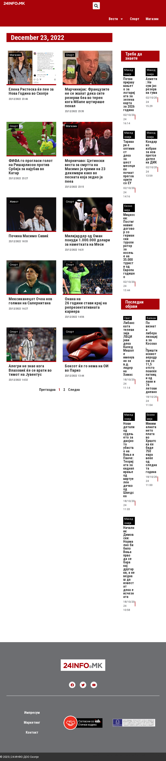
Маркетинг (32, 722)
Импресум (32, 713)
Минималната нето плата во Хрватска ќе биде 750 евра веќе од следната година (151, 447)
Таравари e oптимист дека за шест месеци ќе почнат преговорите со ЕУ (129, 162)
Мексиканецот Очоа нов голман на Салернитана (30, 300)
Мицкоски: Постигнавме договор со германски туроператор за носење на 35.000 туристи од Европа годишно (129, 246)
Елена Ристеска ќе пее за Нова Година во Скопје (31, 91)
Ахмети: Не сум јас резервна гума (151, 86)
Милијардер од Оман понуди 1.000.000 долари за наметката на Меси (87, 240)
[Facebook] (72, 685)
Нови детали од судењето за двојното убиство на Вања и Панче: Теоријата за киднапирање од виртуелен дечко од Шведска (128, 459)
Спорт (134, 19)
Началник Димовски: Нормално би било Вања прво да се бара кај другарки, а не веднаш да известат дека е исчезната (129, 562)
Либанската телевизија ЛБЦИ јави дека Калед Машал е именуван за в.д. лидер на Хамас (128, 349)
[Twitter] (83, 685)
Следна (74, 390)
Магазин (152, 19)
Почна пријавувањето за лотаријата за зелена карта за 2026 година (129, 94)
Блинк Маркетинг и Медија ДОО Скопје (134, 755)
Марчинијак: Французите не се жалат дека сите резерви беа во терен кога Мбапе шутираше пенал (87, 97)
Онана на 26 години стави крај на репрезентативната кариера (86, 305)
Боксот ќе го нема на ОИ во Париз (87, 368)
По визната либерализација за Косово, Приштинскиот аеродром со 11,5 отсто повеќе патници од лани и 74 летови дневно (151, 357)
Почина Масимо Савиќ (28, 235)
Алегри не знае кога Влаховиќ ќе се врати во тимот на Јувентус (30, 370)
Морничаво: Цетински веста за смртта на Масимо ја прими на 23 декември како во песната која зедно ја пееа (85, 171)
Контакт (32, 732)
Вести (113, 19)
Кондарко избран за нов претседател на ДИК (151, 152)
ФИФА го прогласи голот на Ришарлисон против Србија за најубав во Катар (31, 167)
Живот (14, 201)
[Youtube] (94, 685)
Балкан (151, 318)
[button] (96, 5)
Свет (127, 318)
